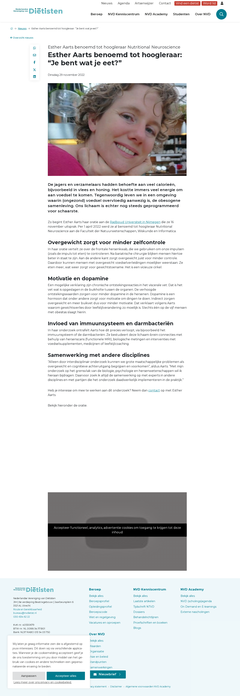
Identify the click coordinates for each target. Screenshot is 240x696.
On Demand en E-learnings (198, 606)
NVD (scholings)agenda (196, 601)
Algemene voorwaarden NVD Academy (148, 686)
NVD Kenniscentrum (124, 14)
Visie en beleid (98, 656)
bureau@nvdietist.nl (25, 613)
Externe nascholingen (195, 612)
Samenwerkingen (100, 667)
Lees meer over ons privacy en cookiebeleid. (43, 682)
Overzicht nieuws (22, 37)
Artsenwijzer (144, 3)
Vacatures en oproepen (104, 622)
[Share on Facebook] (34, 62)
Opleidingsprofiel (100, 606)
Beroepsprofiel (99, 601)
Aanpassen (28, 676)
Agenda (124, 3)
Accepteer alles (65, 676)
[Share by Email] (34, 55)
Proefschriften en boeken (150, 622)
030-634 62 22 (21, 616)
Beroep (97, 14)
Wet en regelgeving (102, 617)
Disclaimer (116, 686)
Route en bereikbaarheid (27, 609)
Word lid (209, 3)
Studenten (181, 14)
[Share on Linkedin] (34, 76)
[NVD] (37, 10)
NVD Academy (156, 14)
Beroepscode (98, 612)
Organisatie (96, 651)
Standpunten (97, 662)
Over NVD (203, 14)
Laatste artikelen (144, 601)
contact (154, 390)
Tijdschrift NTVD (143, 606)
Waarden (95, 646)
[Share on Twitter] (34, 69)
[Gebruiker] (222, 3)
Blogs (137, 628)
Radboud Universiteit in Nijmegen (135, 222)
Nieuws (106, 3)
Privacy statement (96, 686)
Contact (165, 3)
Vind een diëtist (187, 3)
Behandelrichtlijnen (145, 617)
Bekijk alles (96, 596)
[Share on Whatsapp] (34, 48)
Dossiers (139, 612)
